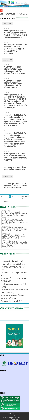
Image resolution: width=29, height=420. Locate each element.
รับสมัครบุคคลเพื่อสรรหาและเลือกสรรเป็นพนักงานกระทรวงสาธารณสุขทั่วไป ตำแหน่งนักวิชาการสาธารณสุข (15, 49)
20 (25, 199)
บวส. (19, 413)
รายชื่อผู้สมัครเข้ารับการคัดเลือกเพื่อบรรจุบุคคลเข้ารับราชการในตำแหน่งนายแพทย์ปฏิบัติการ (15, 157)
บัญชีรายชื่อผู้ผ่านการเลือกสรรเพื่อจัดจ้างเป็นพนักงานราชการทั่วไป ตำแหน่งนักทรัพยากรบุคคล (14, 70)
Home (4, 14)
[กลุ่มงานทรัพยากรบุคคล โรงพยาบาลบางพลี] (14, 3)
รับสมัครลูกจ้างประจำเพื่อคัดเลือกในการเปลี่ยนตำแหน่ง (15, 168)
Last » (6, 202)
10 (22, 199)
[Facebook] (14, 415)
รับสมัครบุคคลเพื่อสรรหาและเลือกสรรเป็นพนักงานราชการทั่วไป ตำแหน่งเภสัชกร (15, 185)
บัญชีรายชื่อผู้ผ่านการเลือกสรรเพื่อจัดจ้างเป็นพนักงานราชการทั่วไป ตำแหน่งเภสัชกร (13, 84)
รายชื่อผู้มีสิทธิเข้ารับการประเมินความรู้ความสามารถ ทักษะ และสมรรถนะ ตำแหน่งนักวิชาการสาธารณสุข (15, 34)
